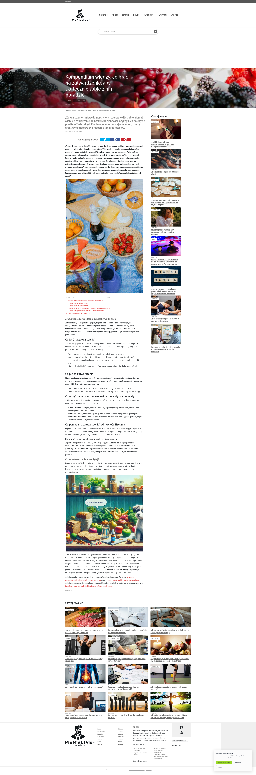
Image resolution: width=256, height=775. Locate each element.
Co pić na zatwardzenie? (79, 305)
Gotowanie (69, 610)
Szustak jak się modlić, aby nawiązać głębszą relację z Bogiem (162, 231)
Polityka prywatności (136, 770)
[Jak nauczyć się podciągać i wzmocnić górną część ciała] (85, 645)
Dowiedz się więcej (140, 761)
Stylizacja (111, 695)
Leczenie (120, 731)
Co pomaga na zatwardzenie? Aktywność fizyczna (87, 310)
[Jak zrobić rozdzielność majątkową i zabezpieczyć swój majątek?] (128, 674)
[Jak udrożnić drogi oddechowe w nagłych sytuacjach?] (166, 305)
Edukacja (100, 734)
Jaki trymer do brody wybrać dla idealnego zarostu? (126, 716)
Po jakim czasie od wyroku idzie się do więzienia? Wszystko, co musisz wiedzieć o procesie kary (164, 261)
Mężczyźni (103, 15)
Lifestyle (174, 15)
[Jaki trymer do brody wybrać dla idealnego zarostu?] (128, 702)
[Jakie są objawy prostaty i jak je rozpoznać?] (85, 674)
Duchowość (156, 209)
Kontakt (149, 770)
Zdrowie (125, 15)
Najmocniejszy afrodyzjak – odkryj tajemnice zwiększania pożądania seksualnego (169, 659)
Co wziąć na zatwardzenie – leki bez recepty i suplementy (90, 308)
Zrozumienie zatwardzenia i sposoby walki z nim (85, 300)
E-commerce (101, 731)
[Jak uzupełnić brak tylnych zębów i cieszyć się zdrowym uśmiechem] (128, 617)
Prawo (154, 239)
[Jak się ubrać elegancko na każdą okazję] (166, 159)
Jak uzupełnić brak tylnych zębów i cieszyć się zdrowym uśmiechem (127, 631)
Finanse (136, 15)
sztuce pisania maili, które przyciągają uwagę (124, 580)
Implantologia (113, 610)
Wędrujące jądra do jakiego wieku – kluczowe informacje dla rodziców (165, 349)
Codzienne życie (113, 638)
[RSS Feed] (181, 732)
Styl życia (155, 122)
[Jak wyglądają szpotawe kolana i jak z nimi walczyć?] (170, 674)
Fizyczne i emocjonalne (160, 269)
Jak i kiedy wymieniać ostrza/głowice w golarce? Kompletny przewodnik (162, 144)
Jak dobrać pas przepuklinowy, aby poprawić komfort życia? (127, 659)
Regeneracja (155, 610)
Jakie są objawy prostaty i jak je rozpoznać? (83, 687)
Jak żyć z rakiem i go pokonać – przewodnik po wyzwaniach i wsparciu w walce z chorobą (164, 291)
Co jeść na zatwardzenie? (79, 303)
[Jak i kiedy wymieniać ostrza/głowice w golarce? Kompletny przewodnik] (166, 129)
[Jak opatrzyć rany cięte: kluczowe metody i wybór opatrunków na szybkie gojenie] (166, 187)
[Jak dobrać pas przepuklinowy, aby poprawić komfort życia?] (128, 645)
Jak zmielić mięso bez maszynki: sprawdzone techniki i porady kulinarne (84, 631)
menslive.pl (68, 110)
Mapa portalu (176, 745)
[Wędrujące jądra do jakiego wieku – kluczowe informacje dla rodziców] (166, 334)
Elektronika (101, 736)
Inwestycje (162, 15)
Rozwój (120, 741)
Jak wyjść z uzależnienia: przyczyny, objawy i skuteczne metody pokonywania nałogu (169, 716)
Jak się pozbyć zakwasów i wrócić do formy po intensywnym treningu (170, 631)
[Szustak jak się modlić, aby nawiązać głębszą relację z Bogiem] (166, 217)
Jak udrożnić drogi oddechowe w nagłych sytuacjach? (165, 320)
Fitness (115, 15)
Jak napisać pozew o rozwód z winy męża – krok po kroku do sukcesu (83, 716)
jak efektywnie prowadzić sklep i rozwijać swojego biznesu (89, 586)
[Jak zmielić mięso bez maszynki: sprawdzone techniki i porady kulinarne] (85, 617)
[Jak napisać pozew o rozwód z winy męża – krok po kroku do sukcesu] (85, 702)
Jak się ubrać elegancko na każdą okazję (165, 173)
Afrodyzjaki (155, 638)
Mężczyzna (69, 667)
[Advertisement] (128, 52)
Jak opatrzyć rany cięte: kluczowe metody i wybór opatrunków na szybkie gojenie (165, 202)
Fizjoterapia (155, 667)
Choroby (155, 327)
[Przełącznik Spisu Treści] (107, 297)
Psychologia (155, 695)
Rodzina (120, 739)
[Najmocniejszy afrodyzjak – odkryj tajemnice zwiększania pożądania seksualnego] (170, 645)
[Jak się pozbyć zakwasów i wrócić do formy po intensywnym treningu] (170, 617)
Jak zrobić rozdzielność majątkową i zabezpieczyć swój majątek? (123, 688)
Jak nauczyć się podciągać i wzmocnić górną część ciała (84, 659)
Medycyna (155, 180)
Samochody (148, 15)
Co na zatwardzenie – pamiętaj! (79, 313)
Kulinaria (120, 729)
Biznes (99, 729)
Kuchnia (100, 744)
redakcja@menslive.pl (180, 741)
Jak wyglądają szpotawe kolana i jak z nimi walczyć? (168, 688)
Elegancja (155, 151)
